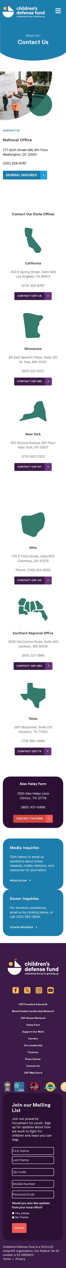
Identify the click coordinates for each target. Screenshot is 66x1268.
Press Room (18, 881)
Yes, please (22, 1213)
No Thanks (22, 1217)
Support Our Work (33, 1032)
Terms (7, 1259)
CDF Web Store (33, 1073)
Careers (33, 1038)
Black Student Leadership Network (33, 1011)
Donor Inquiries (22, 927)
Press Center (33, 1059)
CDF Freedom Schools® (33, 1004)
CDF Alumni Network (33, 1018)
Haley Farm (33, 1025)
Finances (33, 1052)
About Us (32, 36)
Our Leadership (33, 1045)
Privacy (20, 1259)
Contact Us (33, 1066)
